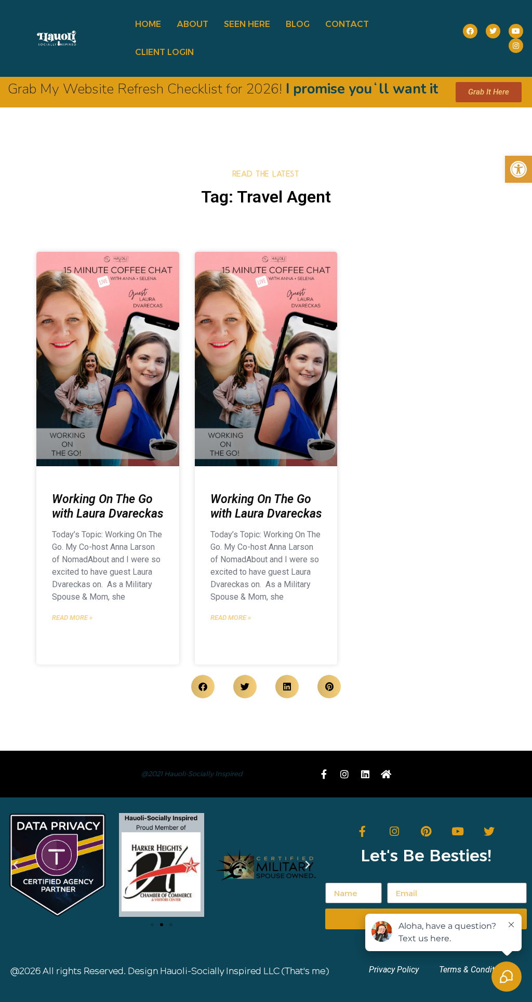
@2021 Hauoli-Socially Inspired (192, 773)
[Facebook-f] (323, 774)
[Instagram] (394, 831)
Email (397, 878)
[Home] (386, 774)
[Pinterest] (425, 831)
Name (336, 878)
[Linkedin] (365, 774)
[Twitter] (489, 831)
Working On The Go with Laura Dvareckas (107, 506)
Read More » (72, 617)
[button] (518, 169)
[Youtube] (457, 831)
